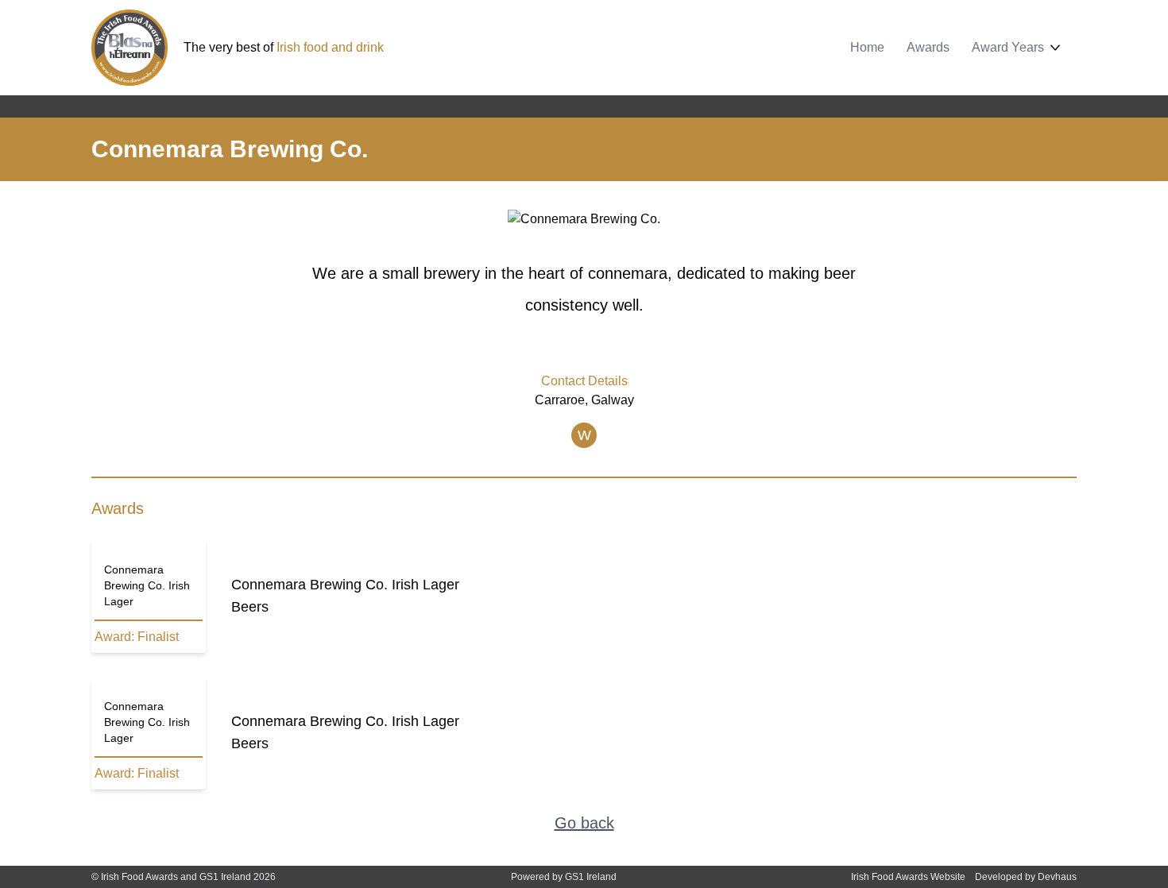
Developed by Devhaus (1026, 876)
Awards (928, 47)
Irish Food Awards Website (908, 876)
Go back (584, 823)
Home (867, 47)
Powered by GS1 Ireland (564, 876)
